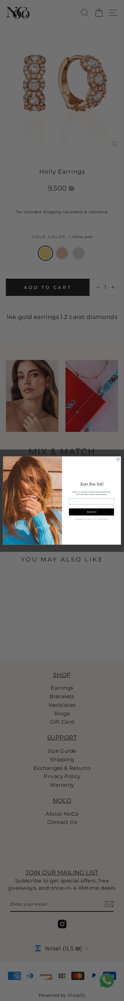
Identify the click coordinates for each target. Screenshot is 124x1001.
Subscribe (91, 511)
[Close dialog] (118, 459)
